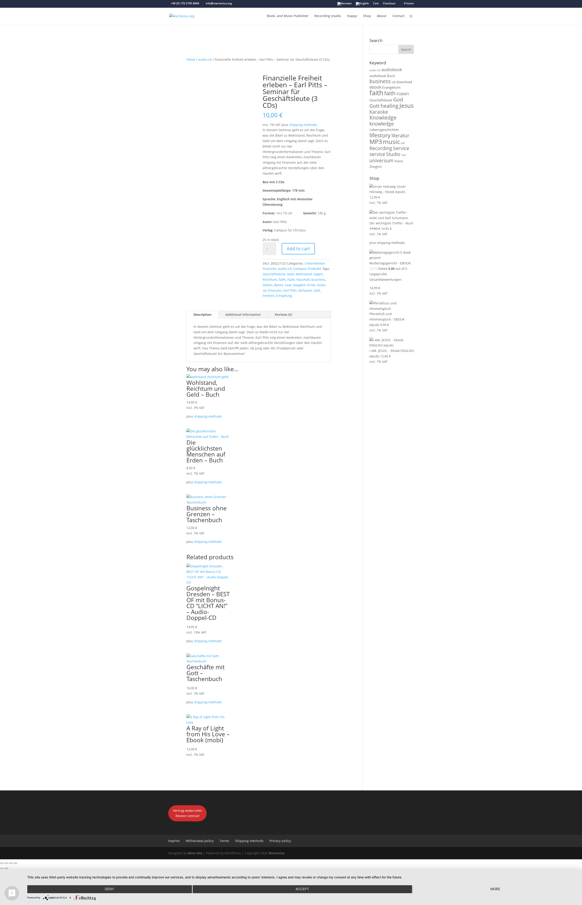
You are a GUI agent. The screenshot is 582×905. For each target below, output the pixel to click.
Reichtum (270, 279)
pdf (403, 143)
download (404, 82)
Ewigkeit (299, 285)
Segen (318, 274)
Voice (398, 161)
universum (381, 160)
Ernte (311, 285)
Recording (380, 148)
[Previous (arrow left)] (2, 868)
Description (202, 314)
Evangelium (391, 87)
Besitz (278, 285)
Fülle (291, 279)
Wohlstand (304, 274)
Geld (290, 274)
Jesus (406, 106)
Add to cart (298, 249)
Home (190, 59)
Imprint (174, 841)
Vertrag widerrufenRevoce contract (187, 813)
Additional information (243, 314)
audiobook (391, 69)
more (495, 889)
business (318, 279)
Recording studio (327, 16)
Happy (352, 16)
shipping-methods (303, 125)
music (391, 142)
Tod (403, 155)
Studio (393, 154)
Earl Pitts (290, 290)
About (381, 16)
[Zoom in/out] (2, 863)
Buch (391, 75)
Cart (376, 3)
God (398, 99)
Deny (109, 889)
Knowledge (382, 117)
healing (390, 105)
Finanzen (275, 290)
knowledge (381, 123)
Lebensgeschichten (384, 129)
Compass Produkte (307, 268)
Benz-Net (195, 853)
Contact (398, 16)
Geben (268, 285)
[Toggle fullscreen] (6, 863)
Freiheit (268, 295)
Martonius (276, 853)
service (377, 154)
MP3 (375, 141)
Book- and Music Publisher (288, 16)
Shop (367, 16)
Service (401, 148)
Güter (321, 285)
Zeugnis (375, 166)
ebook (375, 87)
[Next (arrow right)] (6, 868)
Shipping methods (249, 841)
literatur (400, 135)
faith (282, 279)
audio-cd (205, 59)
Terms (224, 841)
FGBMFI (402, 94)
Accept (302, 889)
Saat (288, 285)
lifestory (380, 135)
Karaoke (378, 112)
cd (264, 290)
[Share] (11, 863)
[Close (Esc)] (15, 863)
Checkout (389, 3)
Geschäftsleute (274, 274)
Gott (317, 290)
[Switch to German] (344, 5)
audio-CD (375, 70)
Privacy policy (280, 841)
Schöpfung (284, 295)
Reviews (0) (283, 314)
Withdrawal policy (200, 841)
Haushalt (303, 279)
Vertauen (305, 290)
